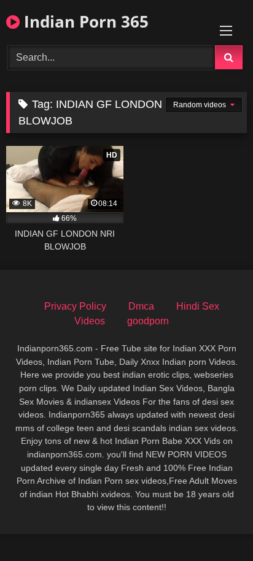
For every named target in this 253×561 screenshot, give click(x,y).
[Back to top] (214, 524)
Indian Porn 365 (84, 21)
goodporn (148, 321)
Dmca (141, 306)
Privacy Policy (75, 306)
